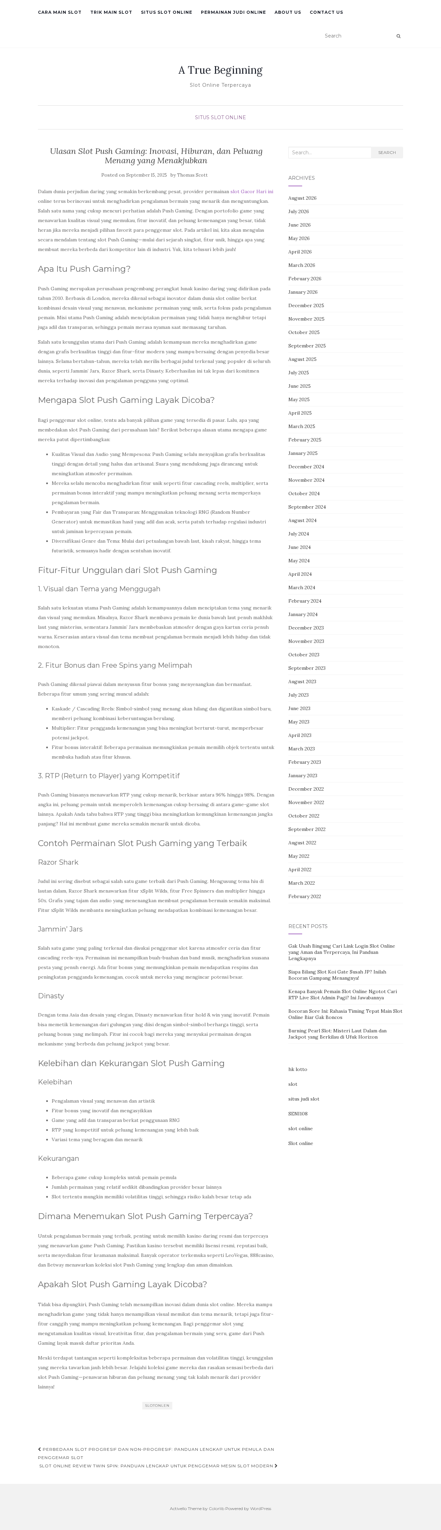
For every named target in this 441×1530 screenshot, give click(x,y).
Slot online (300, 1143)
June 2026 (299, 225)
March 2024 (301, 587)
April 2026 (300, 252)
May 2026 (299, 238)
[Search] (398, 36)
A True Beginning (220, 70)
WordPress (260, 1508)
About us (288, 12)
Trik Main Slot (111, 12)
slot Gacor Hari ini (251, 191)
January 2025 (303, 453)
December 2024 (306, 467)
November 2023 (306, 641)
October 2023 (303, 655)
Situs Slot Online (166, 12)
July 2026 (298, 211)
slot (292, 1084)
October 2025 (304, 332)
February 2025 (304, 440)
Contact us (326, 12)
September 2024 (307, 507)
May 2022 (298, 856)
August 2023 (302, 681)
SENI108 (298, 1114)
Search (387, 152)
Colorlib (216, 1508)
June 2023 (299, 708)
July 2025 (298, 373)
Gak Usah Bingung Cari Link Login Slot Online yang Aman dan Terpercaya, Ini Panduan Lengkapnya (341, 952)
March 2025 (301, 426)
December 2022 (306, 789)
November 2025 (306, 319)
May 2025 (299, 399)
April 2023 (299, 735)
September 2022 (307, 829)
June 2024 (299, 547)
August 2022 (302, 843)
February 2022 (304, 896)
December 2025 (306, 305)
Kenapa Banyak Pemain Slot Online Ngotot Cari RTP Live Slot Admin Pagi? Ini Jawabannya (342, 994)
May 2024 (299, 561)
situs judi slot (303, 1099)
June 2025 (299, 386)
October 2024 (304, 493)
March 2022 (301, 883)
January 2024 (303, 614)
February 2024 (304, 601)
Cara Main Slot (60, 12)
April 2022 (299, 869)
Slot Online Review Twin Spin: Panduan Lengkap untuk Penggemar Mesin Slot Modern (157, 1465)
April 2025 (300, 413)
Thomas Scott (192, 175)
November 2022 (306, 802)
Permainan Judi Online (233, 12)
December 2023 (306, 628)
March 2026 (301, 265)
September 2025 (307, 346)
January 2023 (302, 775)
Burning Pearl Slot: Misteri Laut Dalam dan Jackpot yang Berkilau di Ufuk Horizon (337, 1034)
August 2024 (302, 520)
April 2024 (300, 574)
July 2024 (298, 534)
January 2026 (303, 292)
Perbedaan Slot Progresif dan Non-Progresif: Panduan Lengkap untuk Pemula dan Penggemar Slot (156, 1453)
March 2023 (301, 749)
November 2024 (306, 480)
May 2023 (298, 722)
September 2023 (307, 668)
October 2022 (303, 816)
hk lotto (297, 1069)
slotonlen (157, 1405)
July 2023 (298, 695)
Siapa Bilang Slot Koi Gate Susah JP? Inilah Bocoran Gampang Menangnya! (337, 975)
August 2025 (302, 359)
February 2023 (304, 762)
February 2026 (304, 278)
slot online (300, 1128)
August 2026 (302, 198)
